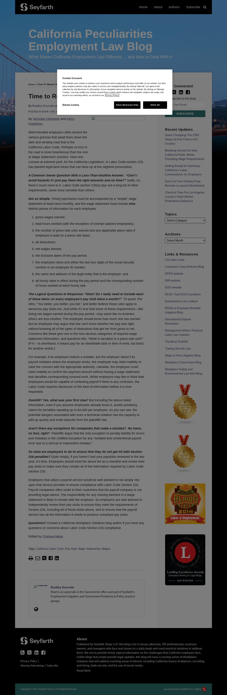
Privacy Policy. (112, 95)
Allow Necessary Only (127, 105)
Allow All (155, 105)
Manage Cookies (70, 105)
